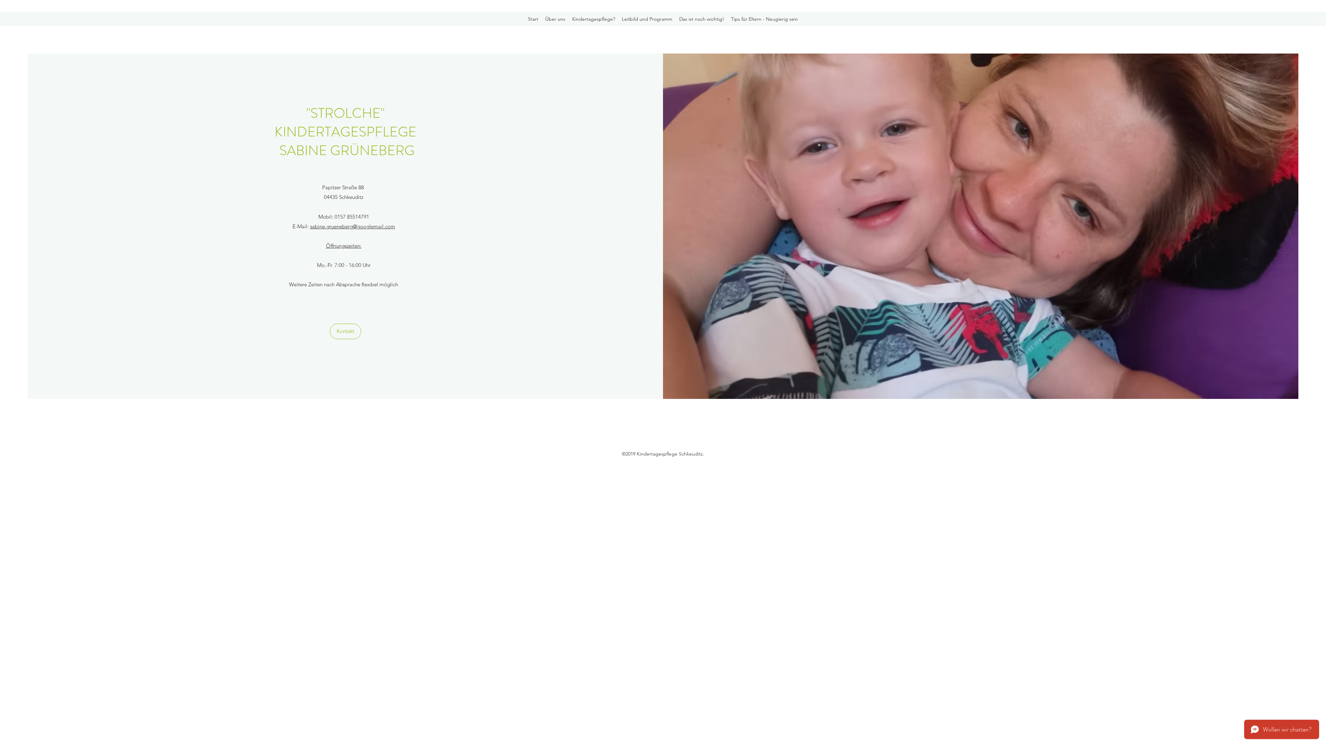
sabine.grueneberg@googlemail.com (352, 226)
